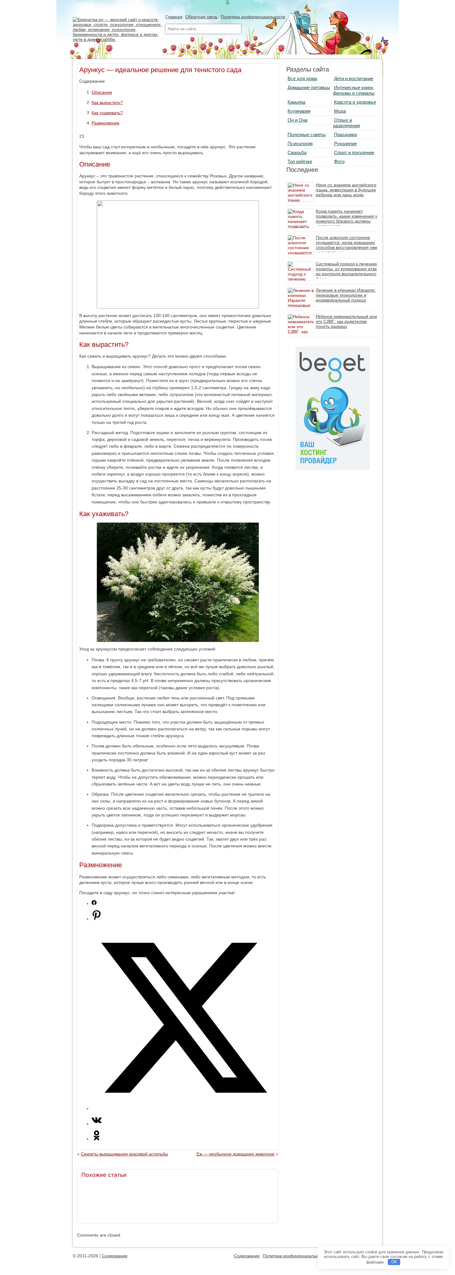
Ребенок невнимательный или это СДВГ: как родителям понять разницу (346, 321)
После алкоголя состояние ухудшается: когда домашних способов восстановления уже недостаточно (346, 245)
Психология (300, 143)
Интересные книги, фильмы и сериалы (354, 90)
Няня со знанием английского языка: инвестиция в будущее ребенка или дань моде (346, 189)
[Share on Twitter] (184, 1108)
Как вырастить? (107, 102)
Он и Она (297, 120)
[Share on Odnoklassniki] (97, 1138)
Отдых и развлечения (346, 122)
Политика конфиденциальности (253, 16)
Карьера (296, 102)
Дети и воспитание (353, 78)
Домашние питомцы (309, 87)
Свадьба (297, 152)
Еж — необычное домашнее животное (236, 1153)
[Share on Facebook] (94, 903)
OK (394, 1262)
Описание (102, 92)
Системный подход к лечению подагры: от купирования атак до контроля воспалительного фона (346, 271)
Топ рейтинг (300, 161)
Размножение (105, 122)
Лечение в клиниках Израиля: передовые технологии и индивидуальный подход (346, 295)
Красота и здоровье (355, 102)
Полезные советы (307, 134)
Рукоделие (345, 143)
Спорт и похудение (354, 152)
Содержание (115, 1255)
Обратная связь (201, 16)
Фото (339, 161)
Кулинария (299, 111)
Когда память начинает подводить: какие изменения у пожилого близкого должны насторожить (346, 218)
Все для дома (302, 78)
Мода (340, 111)
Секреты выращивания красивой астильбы (124, 1153)
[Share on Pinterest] (97, 918)
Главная (174, 16)
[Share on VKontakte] (97, 1123)
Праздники (345, 134)
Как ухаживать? (107, 112)
